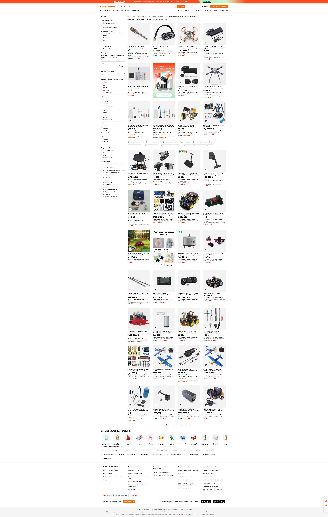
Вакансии (106, 480)
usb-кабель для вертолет (153, 142)
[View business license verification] (179, 514)
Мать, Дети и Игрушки (139, 16)
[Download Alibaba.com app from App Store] (206, 501)
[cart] (198, 6)
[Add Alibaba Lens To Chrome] (129, 501)
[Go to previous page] (163, 425)
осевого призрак (144, 454)
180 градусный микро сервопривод (171, 145)
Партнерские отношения (210, 483)
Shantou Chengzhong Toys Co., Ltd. (187, 53)
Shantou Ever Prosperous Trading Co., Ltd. (164, 376)
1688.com (146, 509)
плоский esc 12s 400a (109, 454)
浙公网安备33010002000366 (192, 514)
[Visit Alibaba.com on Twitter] (211, 490)
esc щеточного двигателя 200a (160, 454)
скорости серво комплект (136, 142)
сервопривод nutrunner (135, 145)
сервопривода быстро (138, 450)
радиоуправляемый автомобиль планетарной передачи (199, 145)
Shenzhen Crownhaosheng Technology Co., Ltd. (139, 93)
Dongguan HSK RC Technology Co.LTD (213, 96)
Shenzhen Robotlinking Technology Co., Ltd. (139, 183)
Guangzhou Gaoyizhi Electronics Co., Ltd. (138, 224)
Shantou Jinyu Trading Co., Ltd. (211, 132)
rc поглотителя (185, 142)
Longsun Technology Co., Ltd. (135, 136)
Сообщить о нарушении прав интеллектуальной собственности (187, 484)
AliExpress (139, 509)
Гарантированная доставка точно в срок (137, 477)
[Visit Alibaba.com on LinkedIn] (208, 490)
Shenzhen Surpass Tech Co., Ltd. (161, 53)
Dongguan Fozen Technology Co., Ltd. (213, 184)
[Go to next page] (190, 425)
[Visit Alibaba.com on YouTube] (218, 490)
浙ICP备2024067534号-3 (207, 514)
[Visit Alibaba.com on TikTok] (221, 490)
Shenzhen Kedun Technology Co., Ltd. (188, 220)
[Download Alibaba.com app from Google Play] (219, 501)
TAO (177, 509)
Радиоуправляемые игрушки (156, 16)
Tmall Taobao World (156, 509)
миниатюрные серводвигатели (127, 454)
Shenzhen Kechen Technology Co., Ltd (213, 57)
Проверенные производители (161, 472)
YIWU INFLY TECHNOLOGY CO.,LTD (212, 260)
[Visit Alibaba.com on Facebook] (204, 490)
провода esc (125, 450)
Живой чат (181, 473)
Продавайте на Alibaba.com (210, 470)
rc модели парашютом (187, 450)
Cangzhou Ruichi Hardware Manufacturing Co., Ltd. (139, 302)
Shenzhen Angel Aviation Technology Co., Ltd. (189, 93)
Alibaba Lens (112, 501)
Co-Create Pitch (107, 473)
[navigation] (113, 221)
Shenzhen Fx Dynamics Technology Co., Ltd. (214, 338)
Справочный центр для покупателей (188, 470)
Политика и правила (133, 489)
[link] (326, 501)
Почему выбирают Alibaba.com (111, 470)
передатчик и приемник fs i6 (156, 450)
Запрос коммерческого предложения (163, 475)
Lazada (164, 509)
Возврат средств (183, 480)
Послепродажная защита (135, 481)
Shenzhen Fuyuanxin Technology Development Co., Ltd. (139, 340)
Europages (189, 509)
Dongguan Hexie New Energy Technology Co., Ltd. (139, 56)
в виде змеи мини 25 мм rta (110, 450)
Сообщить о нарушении (184, 488)
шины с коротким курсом (171, 142)
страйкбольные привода (209, 454)
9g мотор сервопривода (152, 145)
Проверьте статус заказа (210, 476)
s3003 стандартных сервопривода (206, 450)
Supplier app (168, 501)
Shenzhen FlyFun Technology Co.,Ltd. (163, 220)
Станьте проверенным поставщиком (213, 480)
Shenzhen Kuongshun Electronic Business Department (214, 299)
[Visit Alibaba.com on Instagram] (214, 490)
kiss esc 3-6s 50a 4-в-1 (178, 454)
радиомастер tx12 (193, 454)
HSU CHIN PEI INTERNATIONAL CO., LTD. (214, 223)
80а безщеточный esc (199, 142)
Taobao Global (171, 509)
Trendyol (182, 509)
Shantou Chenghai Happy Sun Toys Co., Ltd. (164, 183)
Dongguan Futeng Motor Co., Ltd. (187, 260)
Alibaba (129, 16)
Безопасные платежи (134, 470)
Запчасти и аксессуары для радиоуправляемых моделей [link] (182, 16)
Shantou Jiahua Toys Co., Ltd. (211, 376)
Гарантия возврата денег (135, 473)
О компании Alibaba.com (110, 466)
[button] (175, 6)
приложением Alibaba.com (191, 501)
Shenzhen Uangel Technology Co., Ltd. (163, 136)
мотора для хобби (172, 450)
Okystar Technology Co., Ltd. (185, 133)
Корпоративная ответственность (112, 476)
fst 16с (211, 142)
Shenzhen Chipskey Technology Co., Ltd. (163, 300)
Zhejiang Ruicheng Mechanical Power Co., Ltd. (189, 183)
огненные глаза (108, 458)
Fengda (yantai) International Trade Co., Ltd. (139, 260)
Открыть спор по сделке (185, 476)
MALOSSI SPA (182, 300)
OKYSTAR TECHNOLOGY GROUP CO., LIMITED (139, 376)
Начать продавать (208, 473)
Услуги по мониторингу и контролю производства (138, 485)
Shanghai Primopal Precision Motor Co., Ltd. (164, 338)
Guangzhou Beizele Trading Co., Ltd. (187, 380)
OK (122, 66)
